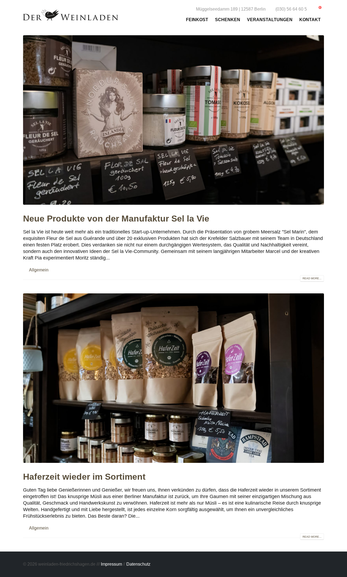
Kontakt (310, 19)
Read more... (312, 278)
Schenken (227, 19)
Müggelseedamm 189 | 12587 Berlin (231, 9)
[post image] (173, 120)
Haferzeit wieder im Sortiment (84, 477)
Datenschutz (138, 564)
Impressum (111, 564)
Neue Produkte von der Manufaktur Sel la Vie (116, 218)
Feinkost (197, 19)
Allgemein (39, 269)
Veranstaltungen (270, 19)
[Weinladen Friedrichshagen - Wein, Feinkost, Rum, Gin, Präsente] (70, 14)
